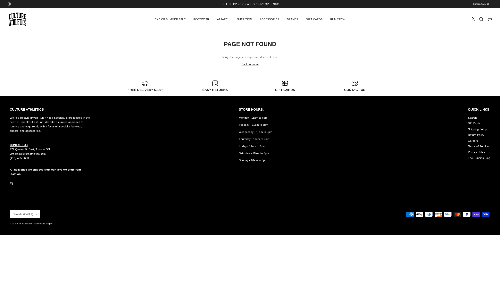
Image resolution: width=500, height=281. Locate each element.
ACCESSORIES (269, 19)
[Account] (472, 19)
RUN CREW (337, 19)
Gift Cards (474, 123)
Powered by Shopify (43, 223)
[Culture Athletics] (17, 19)
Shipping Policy (477, 129)
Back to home (250, 64)
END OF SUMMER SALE (170, 19)
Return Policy (476, 134)
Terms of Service (478, 146)
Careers (473, 140)
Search (472, 117)
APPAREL (223, 19)
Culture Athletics (24, 223)
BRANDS (292, 19)
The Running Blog (479, 157)
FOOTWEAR (201, 19)
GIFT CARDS (314, 19)
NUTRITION (244, 19)
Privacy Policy (476, 152)
